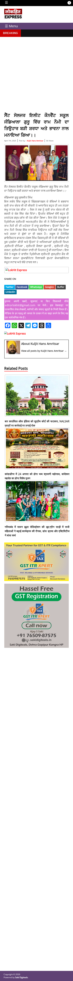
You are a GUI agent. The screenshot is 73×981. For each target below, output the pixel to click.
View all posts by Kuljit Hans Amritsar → (44, 350)
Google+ (49, 287)
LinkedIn (10, 291)
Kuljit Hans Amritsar (35, 140)
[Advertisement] (36, 73)
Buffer (60, 287)
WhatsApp (36, 287)
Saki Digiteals (21, 977)
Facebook (22, 287)
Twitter (10, 287)
